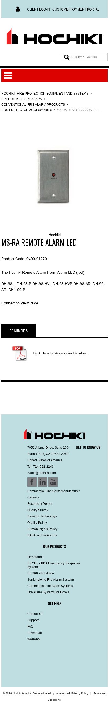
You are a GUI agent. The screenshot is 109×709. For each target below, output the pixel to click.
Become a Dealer (39, 504)
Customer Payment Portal (75, 9)
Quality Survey (37, 510)
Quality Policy (37, 523)
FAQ (30, 626)
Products (10, 99)
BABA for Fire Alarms (42, 535)
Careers (33, 497)
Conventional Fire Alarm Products (33, 104)
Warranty (33, 639)
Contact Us (35, 614)
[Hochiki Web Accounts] (54, 36)
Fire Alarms (35, 557)
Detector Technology (42, 516)
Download (34, 633)
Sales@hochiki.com (41, 473)
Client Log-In (38, 9)
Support (33, 620)
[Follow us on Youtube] (32, 673)
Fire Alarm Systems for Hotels (48, 592)
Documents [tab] (19, 330)
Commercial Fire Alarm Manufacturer (53, 491)
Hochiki (54, 235)
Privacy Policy (79, 693)
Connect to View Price (19, 303)
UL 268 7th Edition (40, 573)
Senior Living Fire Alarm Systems (51, 579)
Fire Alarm (33, 99)
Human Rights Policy (42, 529)
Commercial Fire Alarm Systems (50, 586)
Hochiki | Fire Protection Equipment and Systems (44, 93)
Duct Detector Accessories (26, 110)
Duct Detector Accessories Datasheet (60, 353)
